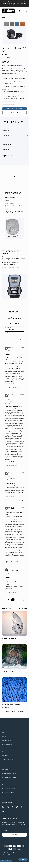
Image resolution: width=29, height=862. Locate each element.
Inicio (3, 17)
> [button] (23, 599)
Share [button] (8, 387)
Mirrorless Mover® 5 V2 (9, 383)
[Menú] (26, 11)
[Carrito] (22, 11)
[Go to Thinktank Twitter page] (3, 807)
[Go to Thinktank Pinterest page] (17, 807)
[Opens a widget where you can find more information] (23, 859)
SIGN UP (14, 834)
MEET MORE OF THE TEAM (14, 711)
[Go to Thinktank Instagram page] (8, 807)
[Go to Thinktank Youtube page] (22, 807)
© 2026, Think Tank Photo (9, 852)
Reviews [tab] (9, 327)
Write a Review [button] (14, 323)
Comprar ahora (14, 112)
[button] (14, 57)
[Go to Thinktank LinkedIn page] (3, 812)
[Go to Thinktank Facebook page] (12, 807)
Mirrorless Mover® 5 (8, 557)
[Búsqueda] (19, 11)
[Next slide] (22, 33)
